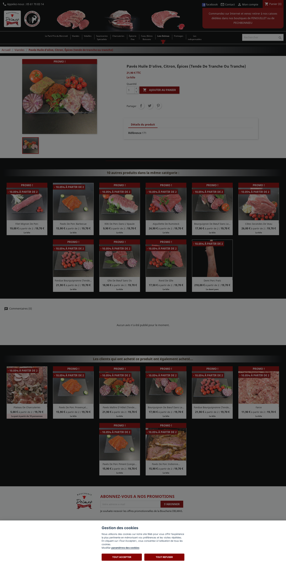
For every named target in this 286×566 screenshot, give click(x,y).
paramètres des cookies (125, 547)
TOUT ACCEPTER (121, 557)
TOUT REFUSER (164, 557)
